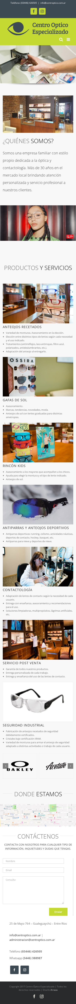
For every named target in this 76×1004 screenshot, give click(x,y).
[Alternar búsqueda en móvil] (61, 39)
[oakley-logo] (20, 766)
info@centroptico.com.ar (53, 2)
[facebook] (14, 970)
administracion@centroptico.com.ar (32, 940)
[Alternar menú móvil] (68, 39)
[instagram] (24, 970)
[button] (5, 766)
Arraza (54, 989)
